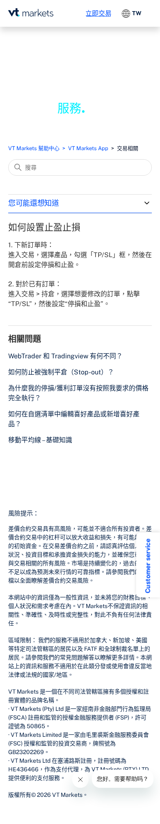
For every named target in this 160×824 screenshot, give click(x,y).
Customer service (148, 566)
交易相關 (127, 148)
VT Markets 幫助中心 (33, 148)
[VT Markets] (30, 12)
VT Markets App (88, 148)
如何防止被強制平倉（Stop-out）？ (61, 372)
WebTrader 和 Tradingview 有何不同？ (65, 356)
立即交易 (98, 13)
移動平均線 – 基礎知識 (40, 440)
